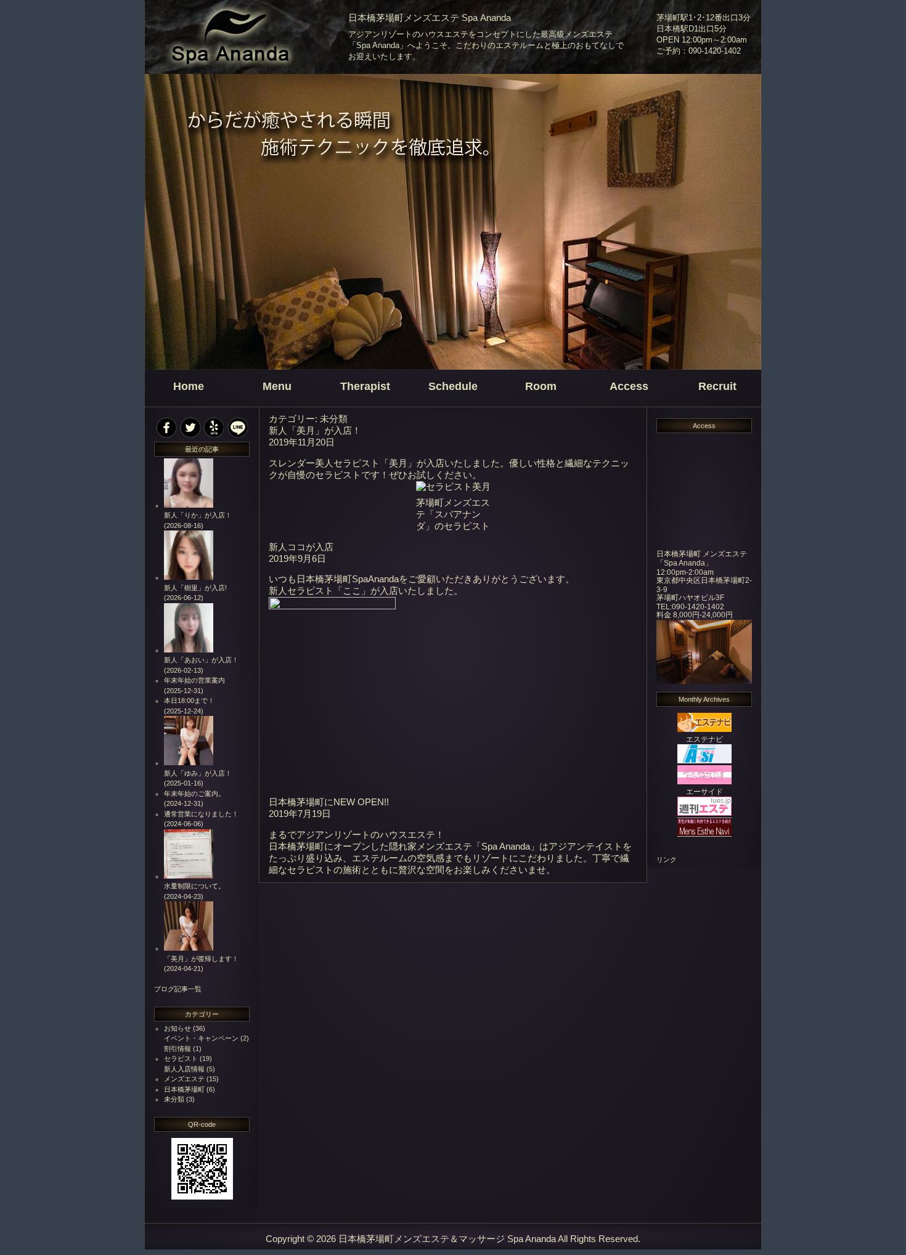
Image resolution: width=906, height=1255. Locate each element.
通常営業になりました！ (201, 814)
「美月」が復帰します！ (201, 958)
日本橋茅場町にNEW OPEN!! (329, 802)
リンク (666, 859)
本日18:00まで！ (189, 700)
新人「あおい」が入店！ (201, 660)
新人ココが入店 (301, 547)
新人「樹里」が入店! (195, 587)
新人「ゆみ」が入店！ (198, 773)
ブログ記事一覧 (178, 989)
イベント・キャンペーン (201, 1038)
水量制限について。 (194, 886)
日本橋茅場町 (184, 1089)
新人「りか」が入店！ (198, 515)
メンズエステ (184, 1078)
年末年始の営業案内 (194, 680)
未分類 (174, 1099)
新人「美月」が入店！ (315, 431)
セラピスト (181, 1058)
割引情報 (177, 1048)
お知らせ (177, 1028)
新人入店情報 (184, 1069)
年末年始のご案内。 (194, 793)
